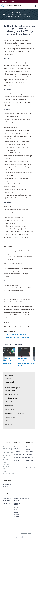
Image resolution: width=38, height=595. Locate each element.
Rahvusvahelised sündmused (15, 413)
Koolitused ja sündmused (7, 499)
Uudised (8, 378)
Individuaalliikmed (19, 457)
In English (12, 1)
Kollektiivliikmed (19, 454)
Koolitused (9, 405)
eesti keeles (4, 1)
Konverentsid (10, 409)
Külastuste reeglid (12, 398)
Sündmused (10, 382)
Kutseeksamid (10, 417)
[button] (4, 356)
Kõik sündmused (11, 390)
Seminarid (9, 402)
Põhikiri (16, 463)
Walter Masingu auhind (17, 514)
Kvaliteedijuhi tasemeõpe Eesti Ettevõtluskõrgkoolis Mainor (24, 352)
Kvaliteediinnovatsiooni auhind (19, 499)
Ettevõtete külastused (12, 394)
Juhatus (16, 460)
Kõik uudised (10, 425)
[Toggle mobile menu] (36, 6)
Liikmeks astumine (17, 448)
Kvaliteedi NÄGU (17, 509)
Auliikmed (17, 451)
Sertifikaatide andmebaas (7, 485)
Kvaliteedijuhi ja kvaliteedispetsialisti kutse (7, 506)
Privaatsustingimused (26, 533)
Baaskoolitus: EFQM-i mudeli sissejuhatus (9, 352)
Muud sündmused (11, 421)
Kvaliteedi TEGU (17, 504)
